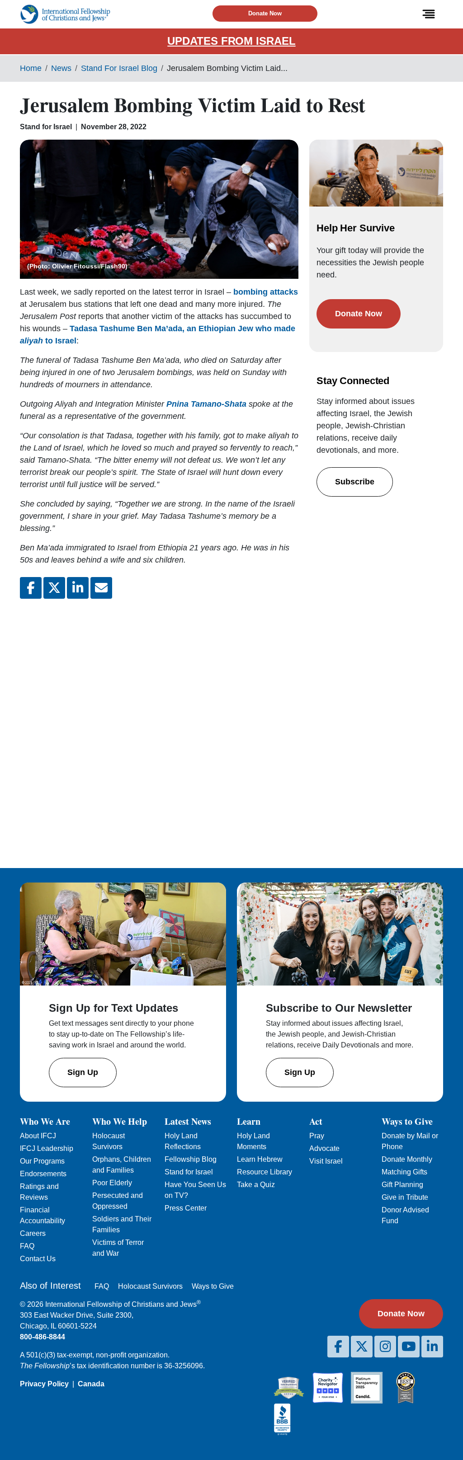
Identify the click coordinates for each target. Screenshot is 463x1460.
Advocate (324, 1148)
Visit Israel (326, 1161)
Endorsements (43, 1174)
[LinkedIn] (432, 1346)
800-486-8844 (42, 1337)
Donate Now (265, 13)
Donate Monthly (407, 1159)
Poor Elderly (112, 1183)
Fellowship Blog (191, 1159)
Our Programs (42, 1161)
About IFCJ (38, 1136)
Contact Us (38, 1259)
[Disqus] (159, 726)
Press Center (186, 1208)
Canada (91, 1384)
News (61, 68)
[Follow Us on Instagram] (385, 1346)
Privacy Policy (44, 1384)
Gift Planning (402, 1184)
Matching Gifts (404, 1172)
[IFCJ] (65, 14)
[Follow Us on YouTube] (409, 1346)
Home (31, 68)
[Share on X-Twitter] (54, 588)
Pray (316, 1136)
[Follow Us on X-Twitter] (362, 1346)
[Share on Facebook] (31, 588)
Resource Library (264, 1172)
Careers (33, 1233)
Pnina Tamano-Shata (206, 403)
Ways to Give (213, 1286)
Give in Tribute (405, 1197)
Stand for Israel (189, 1172)
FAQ (27, 1246)
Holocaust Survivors (150, 1286)
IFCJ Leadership (46, 1148)
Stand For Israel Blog (119, 68)
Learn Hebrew (260, 1159)
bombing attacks (265, 291)
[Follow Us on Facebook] (338, 1346)
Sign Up (82, 1072)
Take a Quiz (256, 1184)
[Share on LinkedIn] (78, 588)
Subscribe (354, 481)
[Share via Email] (101, 588)
